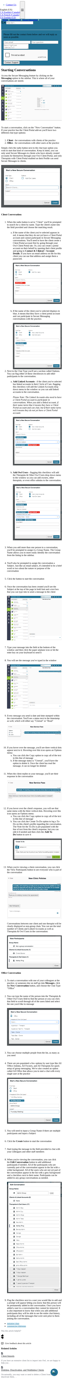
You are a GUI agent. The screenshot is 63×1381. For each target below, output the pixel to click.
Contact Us (11, 4)
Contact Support (11, 62)
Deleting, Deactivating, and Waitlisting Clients (22, 1370)
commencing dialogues (16, 1326)
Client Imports (7, 1356)
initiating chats (13, 1324)
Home (5, 20)
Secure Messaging (30, 20)
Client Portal (15, 20)
